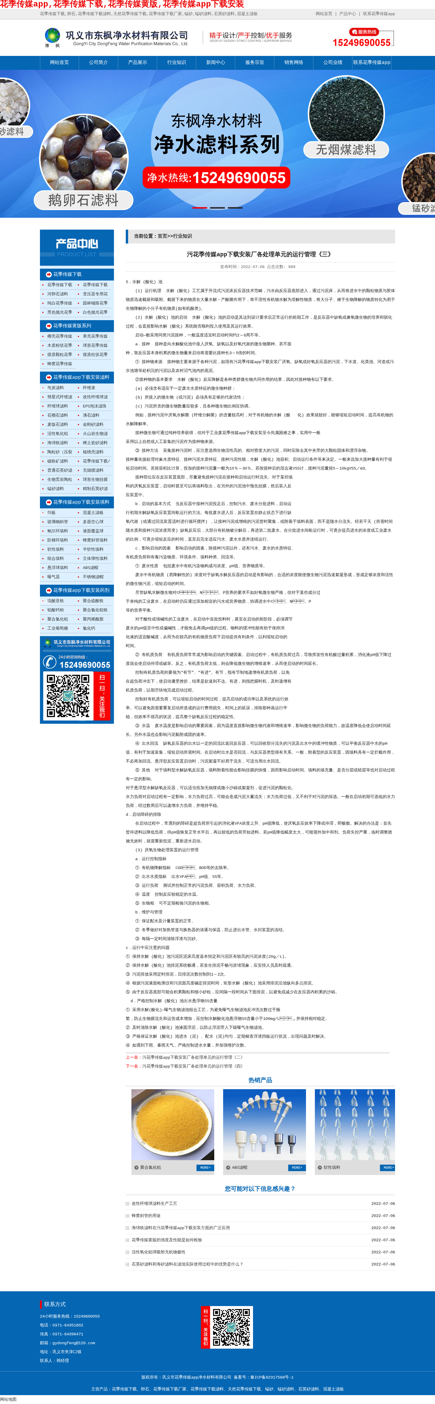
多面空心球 (93, 522)
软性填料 (55, 549)
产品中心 (347, 14)
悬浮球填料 (57, 567)
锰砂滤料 (55, 488)
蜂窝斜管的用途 (146, 1215)
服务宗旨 (254, 62)
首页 (162, 236)
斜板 (51, 512)
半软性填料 (93, 549)
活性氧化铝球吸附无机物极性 (159, 1252)
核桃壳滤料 (93, 452)
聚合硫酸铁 (93, 601)
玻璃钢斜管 (57, 522)
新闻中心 (215, 62)
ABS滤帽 (90, 567)
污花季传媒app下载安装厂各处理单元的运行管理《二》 (193, 1057)
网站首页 (324, 14)
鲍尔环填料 (57, 531)
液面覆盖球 (93, 531)
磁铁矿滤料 (57, 461)
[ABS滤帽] (227, 1159)
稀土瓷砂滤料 (95, 443)
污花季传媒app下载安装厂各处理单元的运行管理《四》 (193, 1066)
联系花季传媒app (379, 14)
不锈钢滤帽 (93, 577)
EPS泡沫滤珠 (95, 406)
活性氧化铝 (57, 433)
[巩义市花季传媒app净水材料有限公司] (115, 48)
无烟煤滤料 (93, 470)
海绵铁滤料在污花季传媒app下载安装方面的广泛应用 (181, 1228)
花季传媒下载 (67, 274)
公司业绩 (332, 62)
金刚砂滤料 (93, 424)
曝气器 (53, 577)
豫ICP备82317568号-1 (272, 1377)
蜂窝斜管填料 (95, 540)
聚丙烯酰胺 (93, 619)
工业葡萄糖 (57, 628)
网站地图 (8, 1399)
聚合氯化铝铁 (95, 610)
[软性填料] (319, 1159)
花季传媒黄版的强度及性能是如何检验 (167, 1240)
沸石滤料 (91, 415)
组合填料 (55, 558)
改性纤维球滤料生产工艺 (154, 1203)
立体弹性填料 (95, 558)
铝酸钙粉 (55, 610)
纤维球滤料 (57, 406)
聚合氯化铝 (57, 619)
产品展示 (137, 62)
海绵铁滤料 (57, 443)
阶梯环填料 (57, 540)
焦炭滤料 (55, 388)
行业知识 (176, 62)
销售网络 (293, 62)
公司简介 (98, 62)
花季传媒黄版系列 (72, 326)
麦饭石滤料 (57, 424)
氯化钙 (89, 628)
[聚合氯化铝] (135, 1159)
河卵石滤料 (57, 294)
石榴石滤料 (57, 415)
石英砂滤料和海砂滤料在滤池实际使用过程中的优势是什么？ (188, 1264)
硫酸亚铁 (55, 601)
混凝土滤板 (93, 512)
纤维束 (89, 388)
